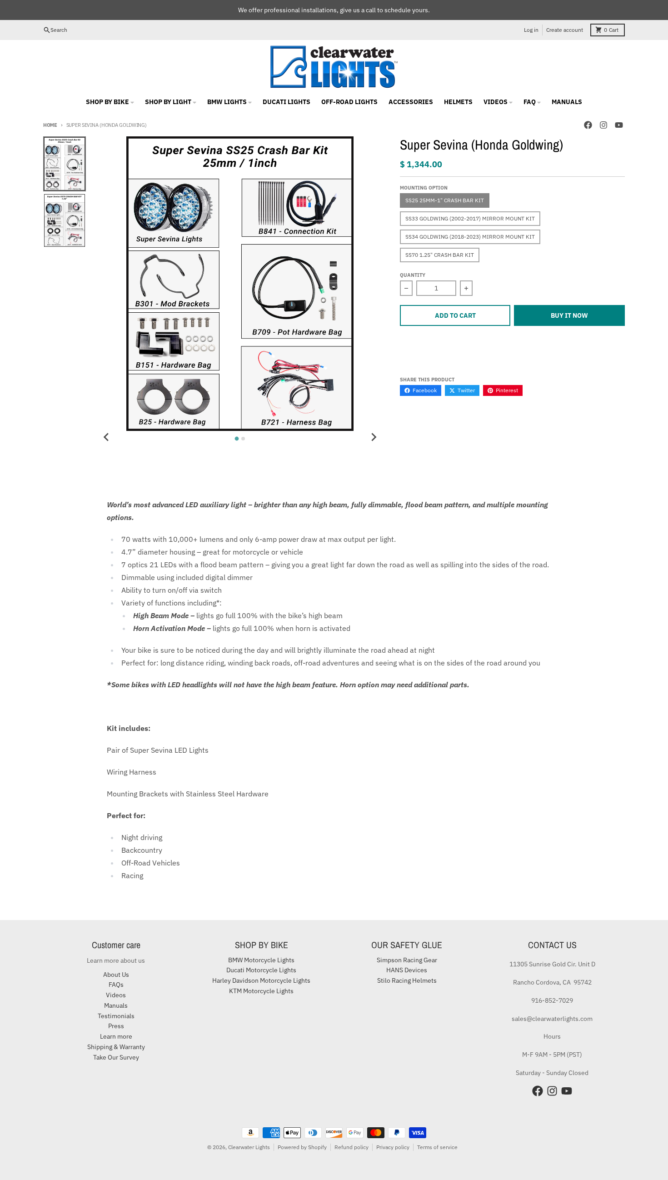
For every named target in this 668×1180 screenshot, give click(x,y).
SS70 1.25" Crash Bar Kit (439, 254)
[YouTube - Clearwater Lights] (619, 125)
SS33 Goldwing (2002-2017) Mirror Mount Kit (470, 218)
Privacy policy (392, 1147)
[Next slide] (373, 437)
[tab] (237, 438)
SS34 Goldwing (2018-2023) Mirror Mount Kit (470, 236)
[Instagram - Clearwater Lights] (603, 125)
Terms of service (437, 1147)
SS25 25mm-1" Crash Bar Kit (444, 200)
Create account (564, 29)
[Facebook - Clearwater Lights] (588, 125)
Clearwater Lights (249, 1147)
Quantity (412, 275)
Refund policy (351, 1147)
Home (50, 125)
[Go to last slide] (106, 437)
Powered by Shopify (302, 1147)
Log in (531, 29)
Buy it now (569, 315)
